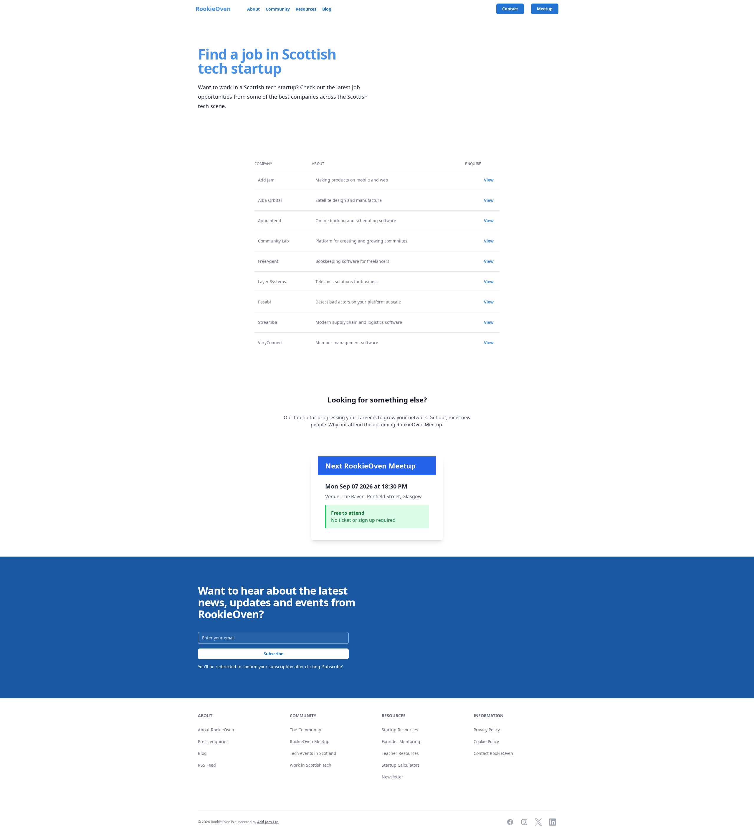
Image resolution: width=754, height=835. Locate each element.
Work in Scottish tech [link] (310, 765)
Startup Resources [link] (400, 729)
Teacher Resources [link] (400, 753)
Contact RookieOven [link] (493, 753)
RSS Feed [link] (207, 765)
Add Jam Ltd (268, 821)
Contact (510, 8)
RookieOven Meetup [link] (310, 741)
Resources (306, 9)
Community (278, 9)
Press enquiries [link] (213, 741)
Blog (326, 9)
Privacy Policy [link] (487, 729)
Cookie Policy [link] (486, 741)
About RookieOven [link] (216, 729)
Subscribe (273, 653)
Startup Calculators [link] (401, 765)
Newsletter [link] (392, 777)
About (253, 9)
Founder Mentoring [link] (401, 741)
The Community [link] (305, 729)
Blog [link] (202, 753)
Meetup (545, 8)
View (489, 180)
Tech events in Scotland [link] (313, 753)
